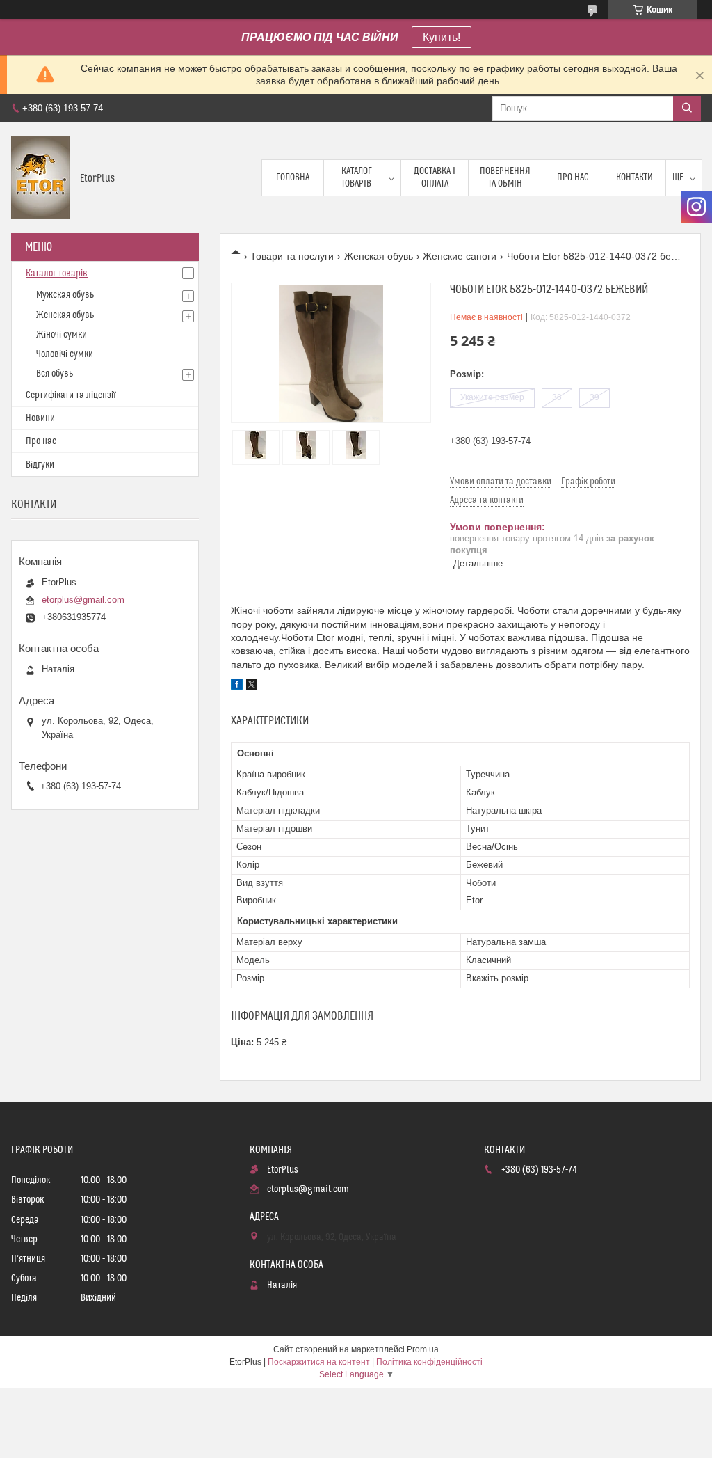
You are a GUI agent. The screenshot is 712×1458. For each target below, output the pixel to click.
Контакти (634, 177)
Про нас (573, 177)
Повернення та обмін (505, 177)
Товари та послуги (292, 256)
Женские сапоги (459, 256)
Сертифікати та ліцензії (71, 395)
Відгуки (40, 464)
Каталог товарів (356, 177)
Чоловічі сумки (64, 354)
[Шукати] (687, 108)
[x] (251, 686)
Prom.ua (423, 1349)
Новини (40, 418)
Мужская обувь (65, 295)
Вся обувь (54, 373)
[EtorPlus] (40, 177)
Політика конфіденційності (429, 1362)
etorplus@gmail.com (83, 599)
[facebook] (237, 686)
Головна (292, 177)
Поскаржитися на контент (319, 1362)
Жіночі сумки (61, 334)
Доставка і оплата (434, 177)
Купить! (441, 37)
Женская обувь (378, 256)
